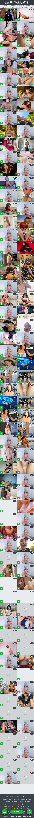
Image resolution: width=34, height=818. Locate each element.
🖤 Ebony (12, 796)
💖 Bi (19, 804)
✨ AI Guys (7, 811)
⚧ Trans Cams (16, 806)
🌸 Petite (27, 801)
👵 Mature (16, 799)
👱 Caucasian (26, 796)
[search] (29, 812)
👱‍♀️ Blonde (28, 799)
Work (16, 816)
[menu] (4, 812)
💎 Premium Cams (25, 806)
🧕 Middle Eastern (7, 799)
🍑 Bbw (22, 801)
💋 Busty (7, 804)
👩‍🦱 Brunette (7, 801)
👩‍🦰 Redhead (15, 801)
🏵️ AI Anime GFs (25, 808)
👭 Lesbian (14, 804)
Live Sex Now (17, 812)
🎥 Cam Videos (25, 811)
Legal (30, 816)
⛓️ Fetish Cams (9, 808)
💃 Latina (19, 796)
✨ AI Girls (16, 808)
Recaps (19, 816)
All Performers (25, 816)
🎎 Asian (6, 796)
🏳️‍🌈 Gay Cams (7, 806)
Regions (12, 816)
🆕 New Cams (25, 804)
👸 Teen (22, 799)
